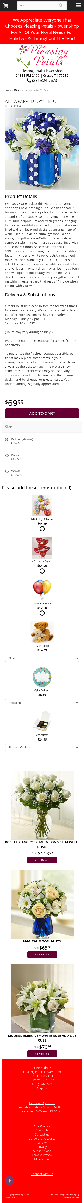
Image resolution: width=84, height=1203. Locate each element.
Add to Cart (42, 413)
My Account (42, 1159)
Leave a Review (42, 1155)
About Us (42, 1130)
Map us (42, 1088)
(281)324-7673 (44, 80)
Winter (17, 90)
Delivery (42, 1143)
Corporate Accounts (42, 1138)
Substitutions (42, 1151)
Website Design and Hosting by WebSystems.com (65, 1196)
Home (8, 90)
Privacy (42, 1147)
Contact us (42, 1134)
